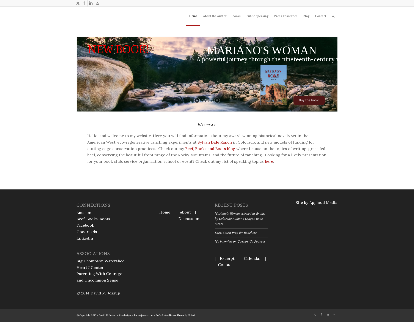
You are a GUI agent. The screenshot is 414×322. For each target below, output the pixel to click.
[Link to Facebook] (84, 3)
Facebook (85, 225)
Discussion (189, 218)
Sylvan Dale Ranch (215, 142)
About (185, 212)
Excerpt (227, 258)
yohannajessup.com (142, 315)
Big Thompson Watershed (101, 261)
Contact (225, 264)
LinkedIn (85, 238)
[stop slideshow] (217, 100)
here (268, 161)
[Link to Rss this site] (97, 3)
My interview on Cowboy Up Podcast (240, 241)
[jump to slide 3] (208, 100)
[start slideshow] (197, 100)
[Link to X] (78, 3)
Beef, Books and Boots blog (210, 148)
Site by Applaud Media (316, 202)
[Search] (333, 16)
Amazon (84, 212)
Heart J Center (90, 267)
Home (164, 212)
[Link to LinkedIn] (91, 3)
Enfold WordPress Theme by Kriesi (175, 315)
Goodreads (87, 231)
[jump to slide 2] (205, 100)
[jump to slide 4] (211, 100)
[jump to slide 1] (202, 100)
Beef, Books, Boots (93, 218)
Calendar (252, 258)
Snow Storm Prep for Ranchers (236, 232)
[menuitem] (193, 16)
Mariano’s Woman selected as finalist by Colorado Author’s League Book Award (240, 218)
